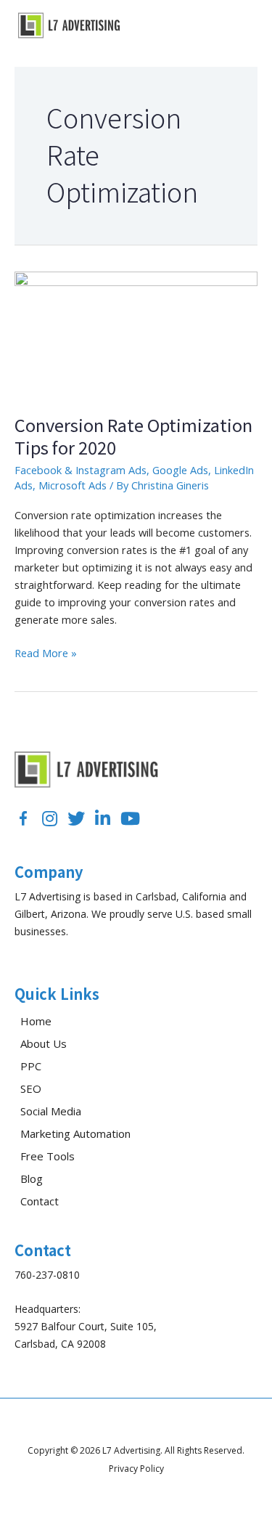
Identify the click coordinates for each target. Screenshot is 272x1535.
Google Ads (180, 470)
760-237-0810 (47, 1275)
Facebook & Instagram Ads (81, 470)
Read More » (46, 653)
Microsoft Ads (72, 485)
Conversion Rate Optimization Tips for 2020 (133, 436)
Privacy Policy (136, 1468)
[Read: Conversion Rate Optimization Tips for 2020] (136, 333)
